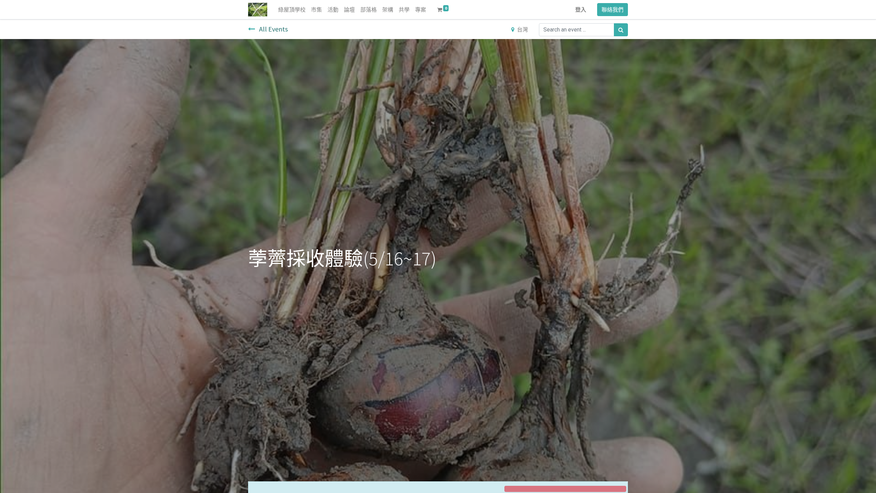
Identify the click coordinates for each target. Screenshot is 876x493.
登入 (580, 9)
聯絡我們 (612, 9)
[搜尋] (621, 29)
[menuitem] (291, 9)
